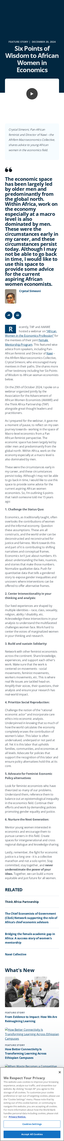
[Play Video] (32, 94)
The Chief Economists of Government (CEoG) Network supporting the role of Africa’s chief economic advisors (31, 918)
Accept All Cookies (32, 1134)
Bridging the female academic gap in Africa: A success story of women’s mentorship (30, 938)
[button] (17, 315)
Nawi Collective (15, 954)
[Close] (60, 1072)
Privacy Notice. (17, 1116)
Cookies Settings (32, 1124)
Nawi (49, 353)
